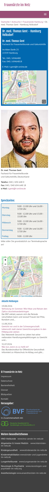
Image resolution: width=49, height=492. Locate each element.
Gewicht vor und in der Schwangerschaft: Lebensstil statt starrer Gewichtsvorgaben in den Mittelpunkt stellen (24, 329)
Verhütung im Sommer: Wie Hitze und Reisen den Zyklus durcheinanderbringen (24, 310)
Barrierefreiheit (8, 385)
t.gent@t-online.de (18, 66)
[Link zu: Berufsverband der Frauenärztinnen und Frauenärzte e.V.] (21, 415)
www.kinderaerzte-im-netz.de (33, 450)
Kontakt (4, 398)
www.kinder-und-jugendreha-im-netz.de (24, 455)
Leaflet (9, 103)
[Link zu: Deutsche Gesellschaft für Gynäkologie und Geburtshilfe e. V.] (18, 426)
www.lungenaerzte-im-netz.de (33, 461)
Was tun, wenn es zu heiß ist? (15, 346)
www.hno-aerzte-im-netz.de (30, 438)
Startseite (5, 21)
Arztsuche (16, 21)
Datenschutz (6, 380)
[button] (19, 84)
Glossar (4, 389)
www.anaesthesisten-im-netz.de (31, 473)
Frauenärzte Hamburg (33, 21)
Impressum (6, 376)
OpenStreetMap (21, 103)
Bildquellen (6, 394)
